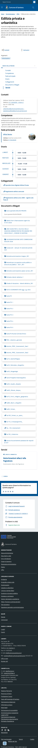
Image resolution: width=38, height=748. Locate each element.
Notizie (3, 617)
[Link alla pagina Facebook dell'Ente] (2, 730)
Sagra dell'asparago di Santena (10, 699)
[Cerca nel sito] (32, 7)
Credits (32, 739)
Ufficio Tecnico (7, 134)
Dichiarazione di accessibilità (9, 710)
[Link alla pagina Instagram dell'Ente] (5, 730)
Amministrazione (10, 14)
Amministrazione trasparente (9, 713)
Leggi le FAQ (4, 715)
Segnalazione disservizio (8, 702)
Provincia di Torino (6, 694)
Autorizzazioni (5, 585)
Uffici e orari (4, 658)
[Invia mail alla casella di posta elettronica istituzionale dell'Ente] (14, 653)
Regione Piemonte (7, 2)
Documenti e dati (6, 556)
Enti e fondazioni (6, 559)
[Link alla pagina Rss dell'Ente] (8, 730)
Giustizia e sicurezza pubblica (9, 593)
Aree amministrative (7, 553)
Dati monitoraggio (6, 739)
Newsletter (4, 733)
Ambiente (4, 579)
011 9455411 (11, 648)
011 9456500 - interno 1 (16, 102)
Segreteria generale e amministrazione (12, 607)
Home (2, 14)
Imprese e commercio (7, 596)
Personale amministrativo (8, 564)
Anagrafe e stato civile (7, 582)
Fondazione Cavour (6, 696)
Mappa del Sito (12, 741)
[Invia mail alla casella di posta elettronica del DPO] (10, 671)
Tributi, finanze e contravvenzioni (10, 602)
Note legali (4, 708)
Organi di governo (6, 561)
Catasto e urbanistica (7, 588)
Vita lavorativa (5, 605)
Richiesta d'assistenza (7, 721)
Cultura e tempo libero (7, 591)
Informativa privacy (6, 705)
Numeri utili (4, 661)
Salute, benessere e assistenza (10, 599)
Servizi (21, 739)
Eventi (3, 632)
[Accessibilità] (4, 743)
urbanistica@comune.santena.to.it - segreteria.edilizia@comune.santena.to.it (15, 110)
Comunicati (4, 620)
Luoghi (3, 629)
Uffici (18, 14)
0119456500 (12, 140)
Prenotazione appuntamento (9, 719)
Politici (3, 567)
